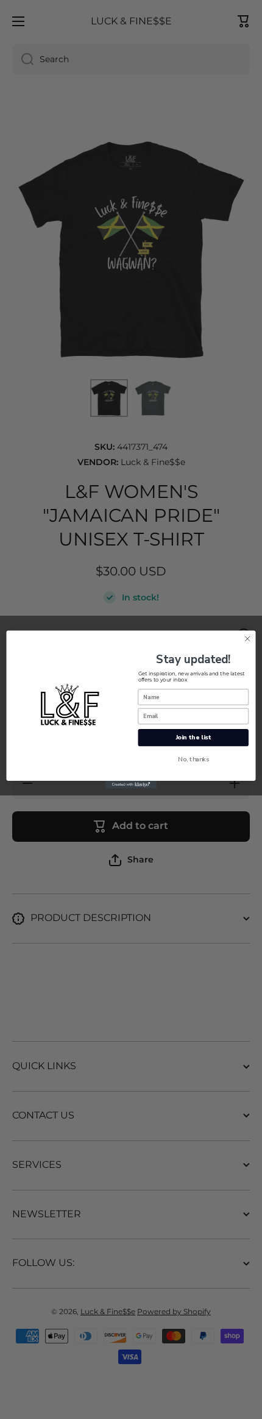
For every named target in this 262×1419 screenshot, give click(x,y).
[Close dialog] (247, 638)
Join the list (193, 737)
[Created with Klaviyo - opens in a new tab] (131, 785)
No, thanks (193, 759)
